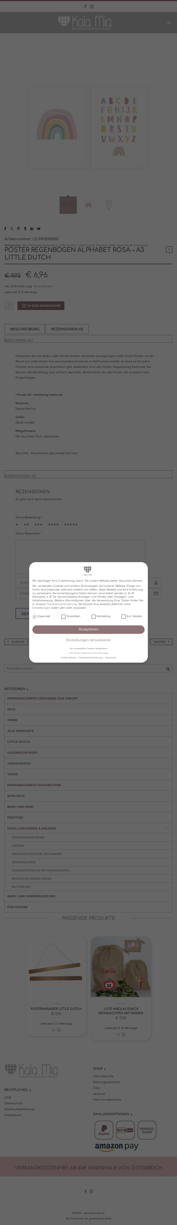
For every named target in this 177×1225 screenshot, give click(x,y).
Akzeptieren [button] (88, 629)
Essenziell (44, 616)
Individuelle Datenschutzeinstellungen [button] (89, 653)
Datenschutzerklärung (62, 604)
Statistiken (73, 616)
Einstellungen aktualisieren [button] (88, 640)
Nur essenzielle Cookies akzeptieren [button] (88, 648)
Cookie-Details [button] (69, 658)
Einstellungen (41, 607)
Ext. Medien (134, 616)
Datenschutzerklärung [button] (91, 658)
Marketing (103, 616)
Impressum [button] (110, 658)
